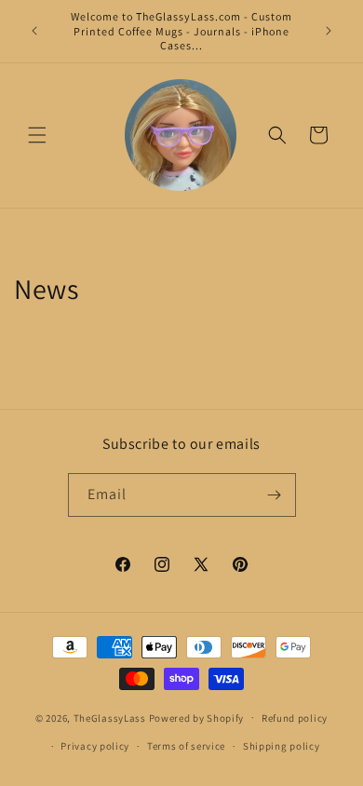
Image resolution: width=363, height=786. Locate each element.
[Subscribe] (274, 495)
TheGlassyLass (110, 717)
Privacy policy (94, 745)
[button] (37, 135)
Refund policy (295, 718)
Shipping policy (281, 745)
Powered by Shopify (197, 717)
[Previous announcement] (34, 30)
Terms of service (186, 745)
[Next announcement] (328, 30)
